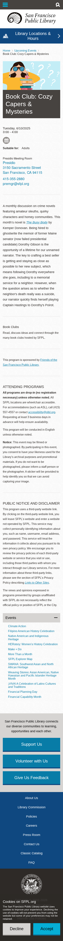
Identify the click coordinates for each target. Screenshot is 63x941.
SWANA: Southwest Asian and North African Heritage (31, 666)
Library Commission (32, 807)
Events (10, 618)
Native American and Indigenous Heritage (28, 638)
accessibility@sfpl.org (41, 412)
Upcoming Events (25, 50)
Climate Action (17, 626)
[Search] (57, 4)
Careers (31, 825)
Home (6, 50)
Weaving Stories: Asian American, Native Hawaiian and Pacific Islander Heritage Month (33, 675)
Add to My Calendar (6, 140)
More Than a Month (20, 654)
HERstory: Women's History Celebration (33, 644)
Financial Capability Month (24, 696)
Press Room (31, 835)
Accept (46, 928)
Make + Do (15, 649)
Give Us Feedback (31, 777)
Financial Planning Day (22, 691)
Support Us (31, 744)
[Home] (31, 18)
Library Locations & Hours (33, 36)
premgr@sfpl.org (16, 183)
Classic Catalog (32, 853)
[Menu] (5, 4)
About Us (31, 798)
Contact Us (31, 844)
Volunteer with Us (31, 761)
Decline (16, 928)
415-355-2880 (13, 178)
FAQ (31, 862)
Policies (31, 816)
